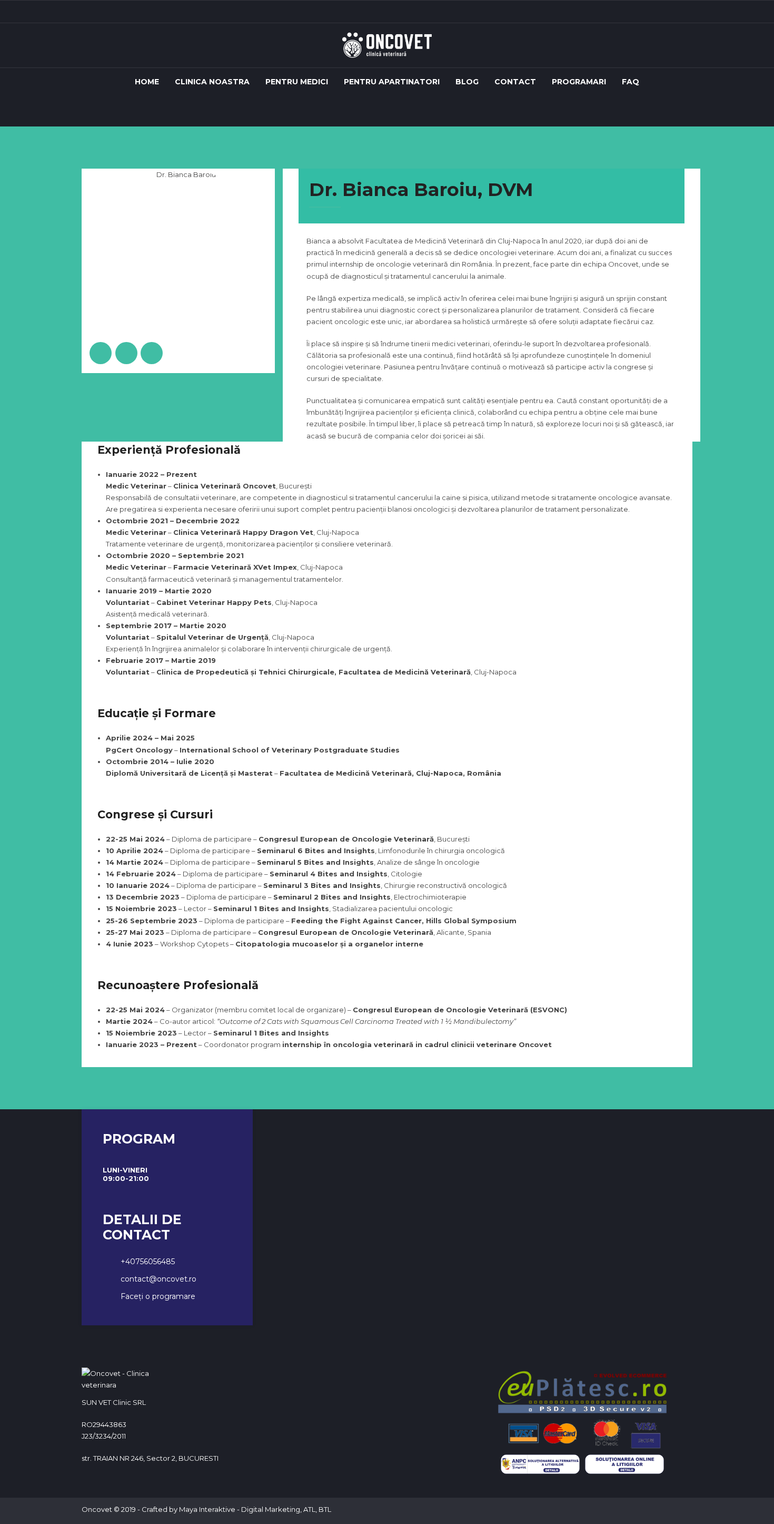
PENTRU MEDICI (296, 81)
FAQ (630, 81)
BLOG (467, 81)
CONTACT (515, 81)
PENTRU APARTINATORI (392, 81)
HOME (147, 81)
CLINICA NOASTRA (212, 81)
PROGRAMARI (579, 81)
